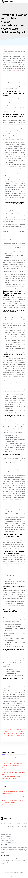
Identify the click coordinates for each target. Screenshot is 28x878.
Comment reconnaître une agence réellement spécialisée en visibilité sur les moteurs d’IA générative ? (13, 759)
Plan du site (14, 877)
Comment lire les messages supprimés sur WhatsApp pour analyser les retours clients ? (8, 734)
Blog (4, 49)
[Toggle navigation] (24, 1)
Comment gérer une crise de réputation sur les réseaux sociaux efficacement (20, 733)
